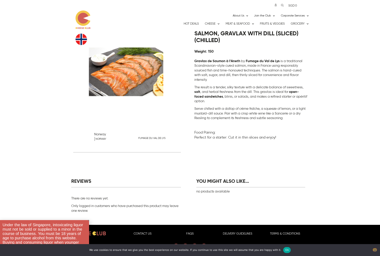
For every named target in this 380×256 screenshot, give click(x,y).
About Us (238, 15)
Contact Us (143, 233)
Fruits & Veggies (272, 23)
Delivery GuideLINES (237, 233)
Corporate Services (293, 15)
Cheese (210, 23)
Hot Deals (191, 23)
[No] (375, 250)
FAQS (190, 233)
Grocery (298, 23)
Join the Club (262, 15)
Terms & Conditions (285, 233)
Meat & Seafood (238, 23)
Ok (287, 249)
